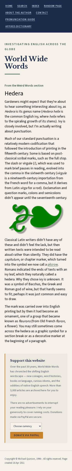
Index (35, 6)
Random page (53, 6)
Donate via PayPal (26, 435)
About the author (18, 12)
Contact (42, 12)
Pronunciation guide (20, 19)
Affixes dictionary (18, 26)
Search (22, 6)
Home (9, 6)
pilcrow (53, 264)
